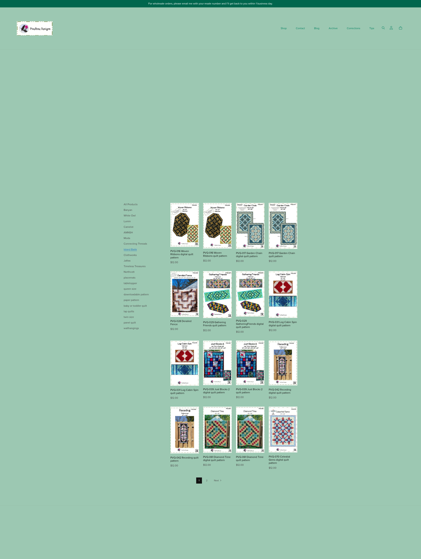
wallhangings (131, 328)
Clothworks (130, 255)
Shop (284, 28)
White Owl (130, 215)
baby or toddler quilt (135, 305)
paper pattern (131, 300)
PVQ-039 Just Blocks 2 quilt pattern (249, 391)
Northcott (129, 272)
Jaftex (127, 260)
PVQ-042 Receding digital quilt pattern (280, 391)
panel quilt (130, 322)
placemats (129, 277)
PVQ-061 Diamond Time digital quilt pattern (217, 458)
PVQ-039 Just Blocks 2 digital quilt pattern (216, 391)
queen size (130, 289)
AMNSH (128, 232)
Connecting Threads (135, 243)
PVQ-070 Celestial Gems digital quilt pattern (279, 460)
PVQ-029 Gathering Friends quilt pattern (214, 324)
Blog (316, 28)
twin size (129, 317)
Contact (300, 28)
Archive (333, 28)
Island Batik (130, 249)
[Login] (391, 27)
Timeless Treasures (135, 266)
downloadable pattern (136, 294)
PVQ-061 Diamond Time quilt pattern (249, 458)
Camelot (128, 227)
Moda (127, 238)
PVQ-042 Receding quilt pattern (184, 459)
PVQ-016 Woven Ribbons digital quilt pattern (181, 254)
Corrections (353, 28)
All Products (130, 204)
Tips (371, 28)
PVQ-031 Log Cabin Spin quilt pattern (184, 391)
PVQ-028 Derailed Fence (180, 323)
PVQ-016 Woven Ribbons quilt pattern (215, 254)
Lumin (127, 221)
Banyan (128, 210)
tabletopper (130, 283)
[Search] (383, 27)
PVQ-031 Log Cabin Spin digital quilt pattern (283, 324)
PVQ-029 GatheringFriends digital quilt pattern (250, 324)
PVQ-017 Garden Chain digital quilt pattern (249, 255)
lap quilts (129, 311)
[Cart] (402, 28)
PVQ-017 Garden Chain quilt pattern (282, 255)
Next (216, 480)
